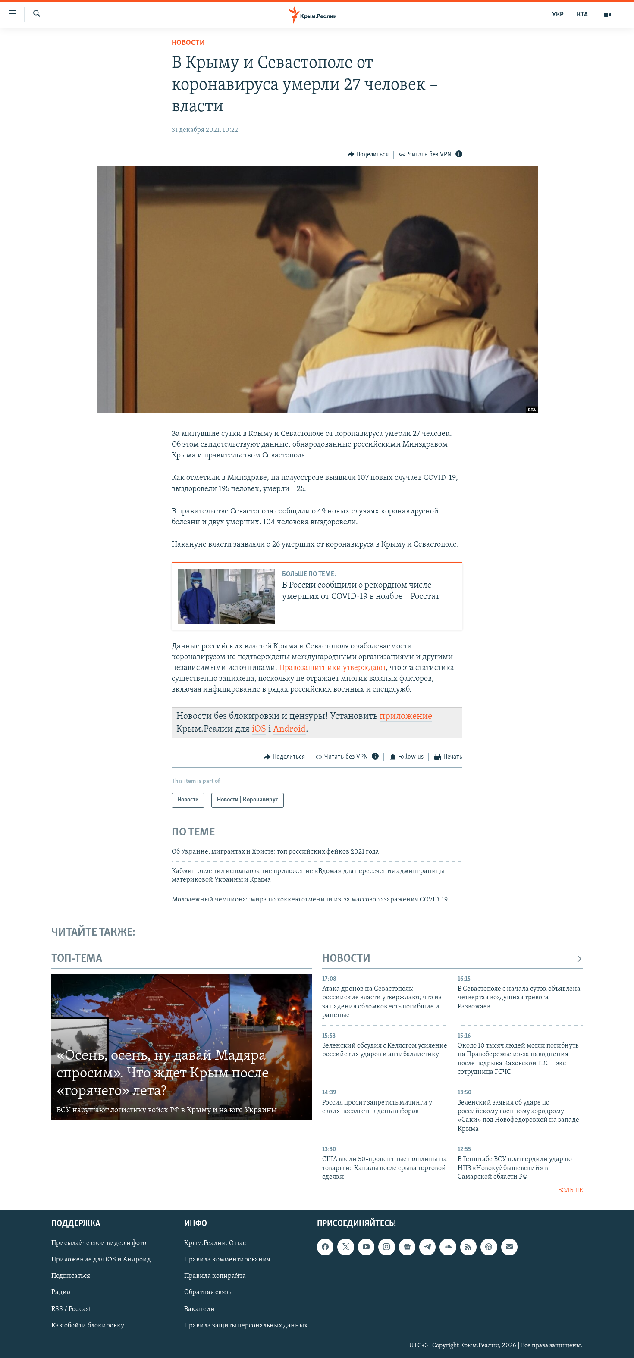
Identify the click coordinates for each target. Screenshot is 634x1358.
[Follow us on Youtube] (366, 1247)
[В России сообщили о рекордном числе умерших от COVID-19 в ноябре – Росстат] (226, 596)
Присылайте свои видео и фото (98, 1243)
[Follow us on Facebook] (325, 1247)
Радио (60, 1292)
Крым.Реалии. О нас (215, 1243)
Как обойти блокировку (87, 1325)
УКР (558, 14)
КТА (582, 14)
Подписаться (70, 1276)
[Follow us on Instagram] (386, 1247)
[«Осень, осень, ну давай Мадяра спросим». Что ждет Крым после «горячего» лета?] (181, 1047)
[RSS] (468, 1247)
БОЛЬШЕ (570, 1190)
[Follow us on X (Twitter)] (345, 1247)
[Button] (368, 154)
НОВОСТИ (346, 959)
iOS (259, 729)
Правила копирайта (215, 1276)
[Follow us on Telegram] (427, 1247)
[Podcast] (488, 1247)
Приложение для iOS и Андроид (101, 1259)
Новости (188, 43)
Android (289, 729)
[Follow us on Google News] (407, 1247)
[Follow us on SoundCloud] (447, 1247)
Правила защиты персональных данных (246, 1325)
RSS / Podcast (71, 1308)
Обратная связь (207, 1292)
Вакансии (199, 1308)
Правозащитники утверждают (332, 668)
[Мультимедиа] (607, 15)
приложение (406, 716)
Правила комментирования (227, 1259)
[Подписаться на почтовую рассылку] (509, 1247)
